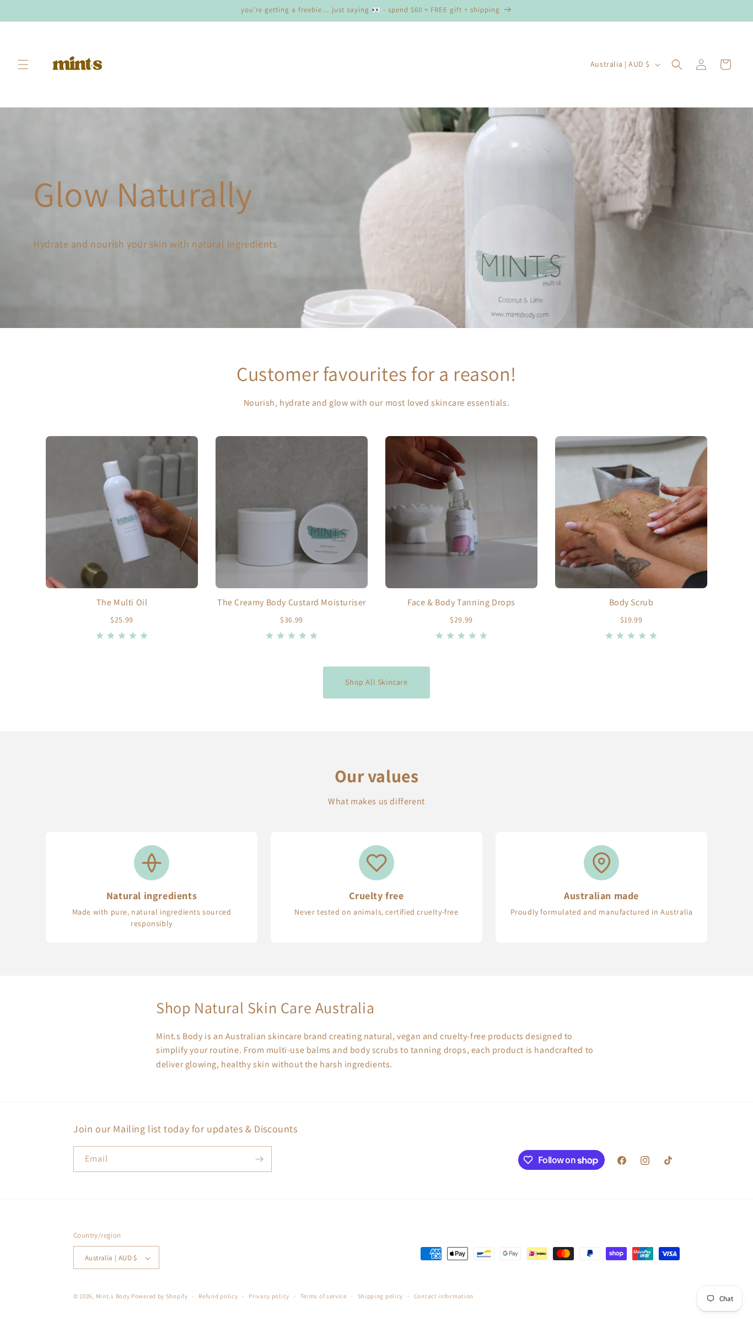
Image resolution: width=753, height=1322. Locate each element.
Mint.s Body (113, 1296)
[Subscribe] (259, 1159)
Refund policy (218, 1296)
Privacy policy (269, 1296)
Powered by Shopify (159, 1296)
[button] (23, 64)
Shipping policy (381, 1296)
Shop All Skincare (376, 682)
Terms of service (323, 1296)
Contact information (444, 1296)
